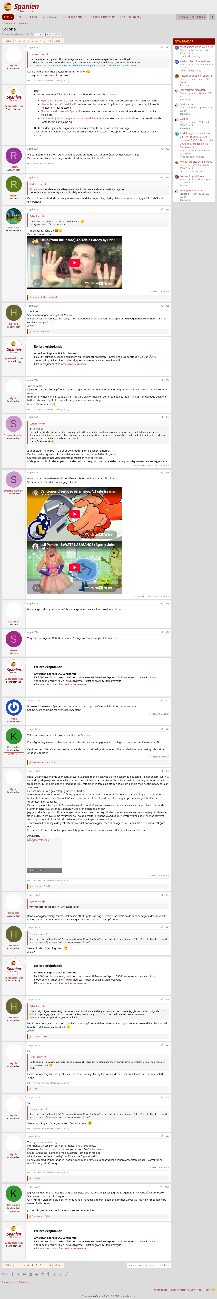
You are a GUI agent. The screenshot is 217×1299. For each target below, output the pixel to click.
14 (49, 40)
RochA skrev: (35, 184)
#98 (167, 1097)
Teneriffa (184, 85)
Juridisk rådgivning (103, 17)
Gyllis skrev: (35, 216)
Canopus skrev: (37, 934)
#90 (167, 632)
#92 (167, 729)
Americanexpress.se (74, 364)
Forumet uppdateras (192, 176)
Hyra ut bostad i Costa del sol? (58, 104)
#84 (167, 209)
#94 (167, 894)
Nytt (20, 17)
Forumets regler (178, 1289)
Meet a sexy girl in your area (196, 46)
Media (33, 17)
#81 (167, 47)
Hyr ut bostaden (130, 17)
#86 (167, 380)
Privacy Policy (195, 1289)
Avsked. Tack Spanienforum (196, 61)
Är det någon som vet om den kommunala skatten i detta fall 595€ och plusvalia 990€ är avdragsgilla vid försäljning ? (196, 140)
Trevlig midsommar (191, 190)
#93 (167, 771)
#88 (167, 472)
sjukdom (48, 34)
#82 (167, 148)
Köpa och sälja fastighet (192, 156)
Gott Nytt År (187, 104)
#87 (167, 416)
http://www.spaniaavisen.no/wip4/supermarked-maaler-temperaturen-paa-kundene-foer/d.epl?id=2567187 (83, 65)
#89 (167, 603)
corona (38, 34)
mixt (6, 34)
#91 (167, 700)
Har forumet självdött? (193, 89)
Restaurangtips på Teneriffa (196, 75)
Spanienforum (14, 106)
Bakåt (9, 40)
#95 (167, 927)
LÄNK (152, 356)
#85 (167, 305)
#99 (167, 1136)
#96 (167, 999)
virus (57, 34)
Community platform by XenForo (108, 1296)
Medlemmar (50, 17)
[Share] (162, 48)
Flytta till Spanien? (51, 100)
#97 (167, 1045)
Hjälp (207, 1289)
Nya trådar (184, 41)
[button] (25, 17)
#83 (167, 177)
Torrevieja (185, 99)
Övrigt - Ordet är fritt (190, 70)
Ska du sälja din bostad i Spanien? (60, 111)
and (43, 762)
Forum (8, 17)
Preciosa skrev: (36, 54)
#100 (166, 1186)
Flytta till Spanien (74, 17)
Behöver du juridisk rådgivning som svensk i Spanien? (72, 118)
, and (44, 297)
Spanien (184, 185)
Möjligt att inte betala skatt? (196, 161)
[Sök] (212, 17)
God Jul (184, 118)
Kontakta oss (160, 1289)
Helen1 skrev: (36, 1056)
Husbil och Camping (190, 56)
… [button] (44, 40)
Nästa (57, 40)
